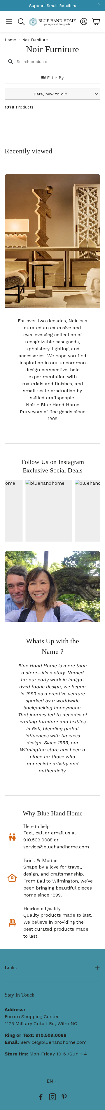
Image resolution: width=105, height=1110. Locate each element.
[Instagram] (52, 1096)
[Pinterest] (64, 1096)
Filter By (55, 77)
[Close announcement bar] (99, 4)
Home (10, 40)
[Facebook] (40, 1096)
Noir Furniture (35, 40)
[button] (9, 21)
